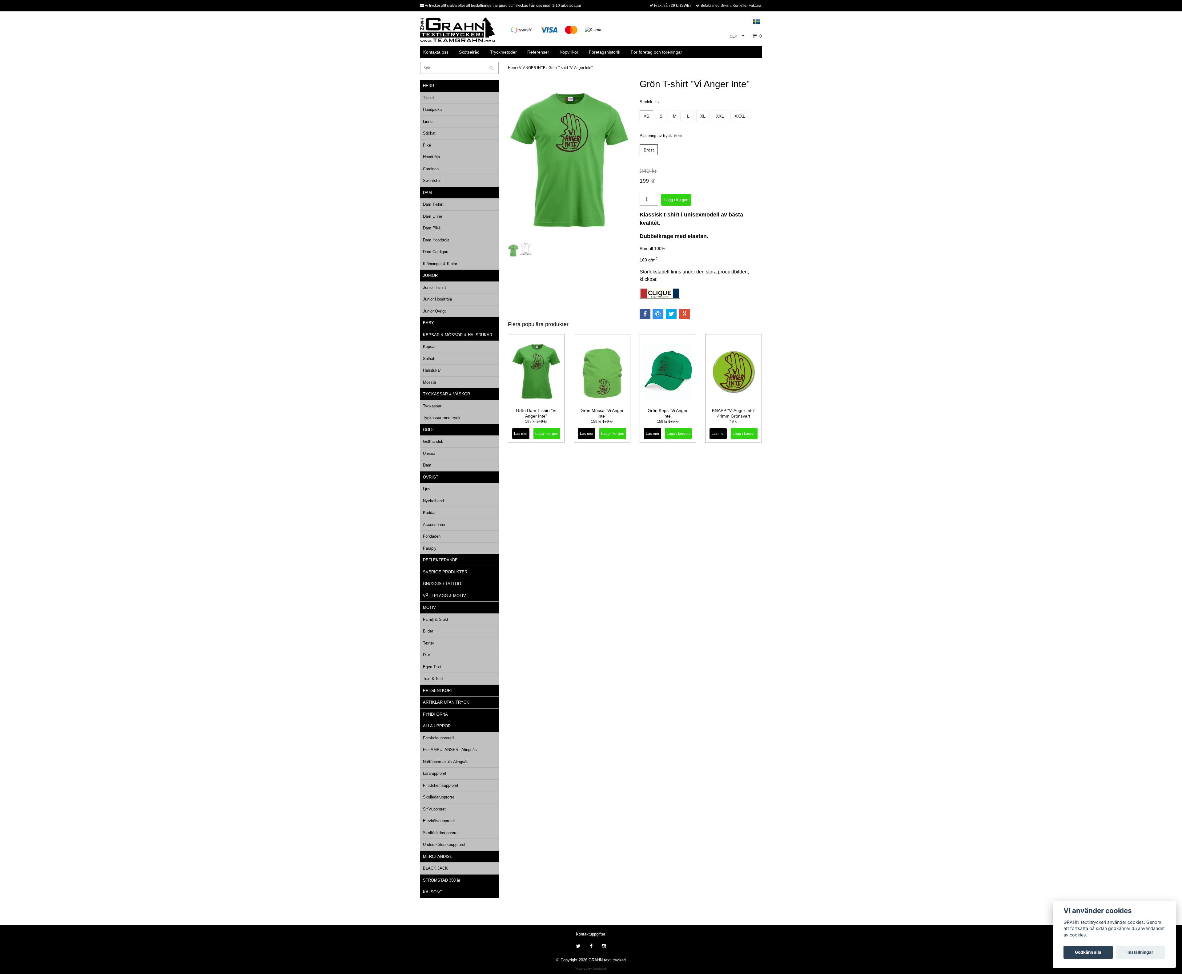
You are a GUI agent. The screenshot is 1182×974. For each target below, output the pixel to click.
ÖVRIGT (430, 477)
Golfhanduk (433, 441)
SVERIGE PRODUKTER (445, 572)
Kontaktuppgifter (590, 934)
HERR (428, 85)
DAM (427, 192)
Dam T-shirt (433, 204)
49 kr (734, 421)
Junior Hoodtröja (437, 299)
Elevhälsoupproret (439, 820)
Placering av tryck (661, 135)
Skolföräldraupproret (441, 833)
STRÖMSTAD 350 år (441, 880)
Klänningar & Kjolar (440, 263)
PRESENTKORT (438, 690)
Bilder (428, 631)
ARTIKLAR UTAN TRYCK (446, 702)
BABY (428, 323)
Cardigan (431, 169)
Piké (427, 145)
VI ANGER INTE (534, 68)
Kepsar (429, 346)
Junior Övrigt (434, 311)
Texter (428, 643)
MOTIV (429, 607)
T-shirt (428, 97)
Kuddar (429, 512)
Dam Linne (432, 216)
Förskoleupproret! (438, 738)
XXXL (739, 116)
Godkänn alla (1088, 952)
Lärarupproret (434, 773)
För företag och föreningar (656, 52)
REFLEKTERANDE (440, 560)
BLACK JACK (435, 868)
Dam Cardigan (435, 251)
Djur (426, 655)
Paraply (429, 548)
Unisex (429, 453)
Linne (427, 121)
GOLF (428, 429)
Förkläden (431, 536)
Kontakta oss (435, 52)
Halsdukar (432, 370)
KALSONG (432, 892)
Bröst (649, 150)
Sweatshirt (432, 180)
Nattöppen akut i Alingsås (445, 761)
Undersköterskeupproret (444, 844)
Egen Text (432, 667)
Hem (513, 68)
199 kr (536, 421)
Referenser (538, 52)
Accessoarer (434, 524)
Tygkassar (432, 406)
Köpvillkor (569, 52)
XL (703, 116)
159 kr (602, 421)
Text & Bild (433, 678)
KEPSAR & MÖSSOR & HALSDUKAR (457, 335)
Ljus (426, 489)
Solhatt (429, 358)
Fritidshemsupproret (440, 785)
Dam (427, 465)
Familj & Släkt (435, 619)
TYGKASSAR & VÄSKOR (446, 394)
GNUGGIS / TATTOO (442, 583)
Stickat (429, 133)
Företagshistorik (604, 52)
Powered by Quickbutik (591, 968)
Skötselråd (469, 52)
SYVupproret (434, 809)
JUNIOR (430, 275)
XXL (720, 116)
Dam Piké (431, 228)
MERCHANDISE (437, 856)
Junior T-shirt (434, 287)
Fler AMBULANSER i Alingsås (450, 749)
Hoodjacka (432, 109)
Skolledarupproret (438, 797)
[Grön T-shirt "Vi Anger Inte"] (569, 160)
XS (646, 116)
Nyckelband (433, 501)
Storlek (649, 101)
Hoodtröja (431, 157)
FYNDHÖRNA (435, 714)
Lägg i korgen (546, 433)
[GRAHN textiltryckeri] (457, 29)
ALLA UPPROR (437, 726)
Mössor (429, 382)
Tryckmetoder (503, 52)
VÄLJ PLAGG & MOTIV (444, 595)
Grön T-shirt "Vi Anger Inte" (571, 68)
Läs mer (521, 433)
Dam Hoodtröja (436, 240)
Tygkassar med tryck (441, 417)
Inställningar (1140, 952)
